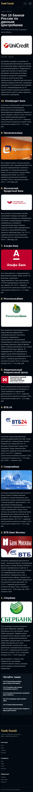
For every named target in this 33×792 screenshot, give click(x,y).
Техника (3, 750)
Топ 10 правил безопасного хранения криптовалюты (16, 694)
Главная (3, 11)
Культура (3, 768)
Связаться (4, 782)
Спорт (2, 766)
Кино (2, 745)
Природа (3, 752)
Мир (2, 761)
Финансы (9, 11)
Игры (2, 747)
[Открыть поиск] (25, 3)
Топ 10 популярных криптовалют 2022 (14, 700)
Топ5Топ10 (7, 3)
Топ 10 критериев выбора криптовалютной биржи (12, 682)
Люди (2, 763)
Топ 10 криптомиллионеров (13, 704)
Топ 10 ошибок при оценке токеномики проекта (12, 688)
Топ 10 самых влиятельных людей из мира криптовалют (16, 709)
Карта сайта (4, 779)
